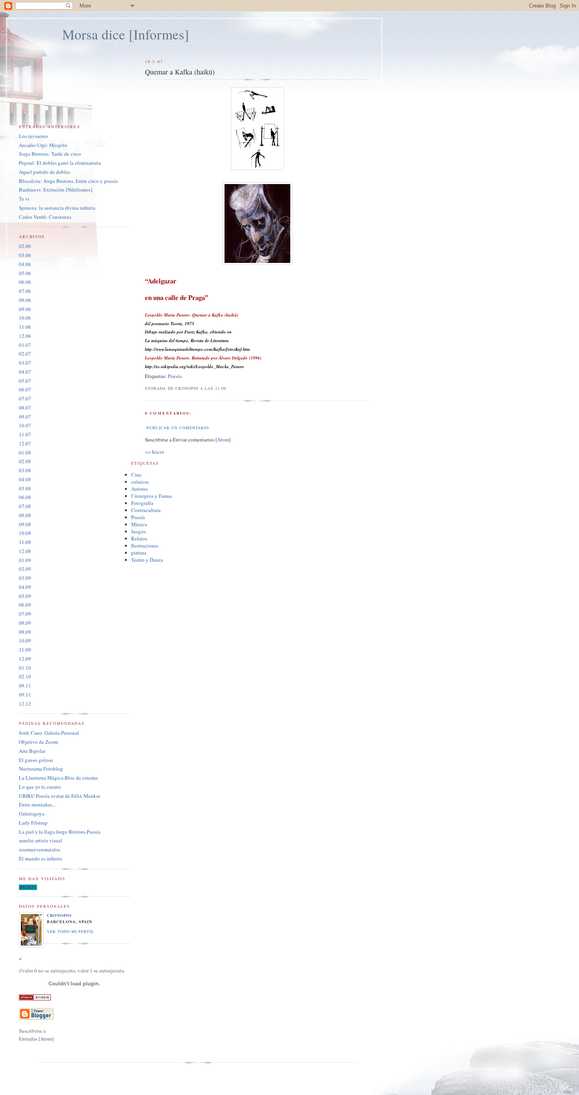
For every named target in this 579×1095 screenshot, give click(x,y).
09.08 (25, 524)
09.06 (25, 309)
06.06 (25, 281)
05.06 (25, 273)
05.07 (25, 380)
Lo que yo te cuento (40, 786)
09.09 (25, 631)
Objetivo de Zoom (38, 741)
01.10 (25, 667)
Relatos (139, 538)
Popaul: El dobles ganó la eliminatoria (60, 162)
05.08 (25, 488)
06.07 (25, 389)
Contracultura (146, 510)
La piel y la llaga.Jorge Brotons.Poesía (59, 831)
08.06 (25, 300)
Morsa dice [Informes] (125, 34)
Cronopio (59, 915)
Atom (223, 439)
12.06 (25, 335)
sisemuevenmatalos (39, 849)
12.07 (25, 443)
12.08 (25, 551)
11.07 (25, 434)
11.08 (25, 542)
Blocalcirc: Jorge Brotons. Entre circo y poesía (68, 180)
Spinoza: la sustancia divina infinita (57, 207)
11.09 (25, 649)
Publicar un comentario (177, 427)
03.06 (25, 255)
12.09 (25, 658)
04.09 (25, 586)
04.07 (25, 371)
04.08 (25, 479)
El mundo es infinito (40, 858)
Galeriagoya (32, 813)
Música (139, 524)
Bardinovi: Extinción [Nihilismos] (55, 189)
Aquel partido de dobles (44, 171)
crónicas (140, 481)
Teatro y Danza (147, 559)
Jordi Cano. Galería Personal (49, 732)
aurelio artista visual (40, 840)
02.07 (25, 353)
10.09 (25, 640)
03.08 (25, 470)
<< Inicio (154, 451)
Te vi (24, 198)
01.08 (25, 452)
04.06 (25, 264)
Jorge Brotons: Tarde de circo (50, 153)
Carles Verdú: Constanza (45, 216)
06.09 (25, 604)
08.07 (25, 407)
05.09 (25, 596)
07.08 (25, 506)
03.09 (25, 577)
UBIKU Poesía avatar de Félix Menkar (59, 795)
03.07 (25, 362)
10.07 (25, 425)
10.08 (25, 532)
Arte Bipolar (32, 750)
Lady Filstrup (33, 822)
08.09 (25, 622)
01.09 (25, 560)
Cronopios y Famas (151, 495)
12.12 (25, 703)
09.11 (25, 694)
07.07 (25, 398)
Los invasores (33, 136)
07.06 (25, 290)
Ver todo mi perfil (70, 931)
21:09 (220, 388)
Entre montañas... (37, 804)
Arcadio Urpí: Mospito (43, 145)
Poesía (175, 376)
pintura (139, 552)
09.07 (25, 416)
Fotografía (142, 503)
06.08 (25, 497)
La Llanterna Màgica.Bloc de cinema (58, 777)
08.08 (25, 515)
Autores (139, 488)
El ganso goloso (36, 760)
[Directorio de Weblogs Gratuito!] (35, 998)
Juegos (138, 531)
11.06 (25, 326)
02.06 (25, 246)
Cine (136, 474)
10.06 (25, 317)
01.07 (25, 344)
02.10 (25, 676)
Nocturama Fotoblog (41, 768)
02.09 (25, 568)
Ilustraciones (144, 545)
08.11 (25, 685)
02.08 (25, 461)
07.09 (25, 613)
